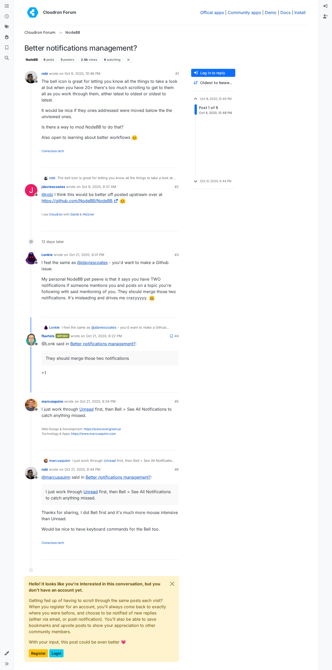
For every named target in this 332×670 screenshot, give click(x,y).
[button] (6, 653)
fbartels (48, 336)
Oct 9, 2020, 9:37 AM (99, 187)
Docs (285, 12)
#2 (177, 187)
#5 (177, 401)
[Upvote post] (166, 162)
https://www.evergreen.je (102, 429)
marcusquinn (52, 401)
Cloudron (56, 214)
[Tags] (6, 27)
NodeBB (32, 60)
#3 (177, 255)
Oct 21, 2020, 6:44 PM (82, 469)
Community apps (244, 12)
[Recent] (6, 16)
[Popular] (6, 37)
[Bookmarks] (6, 48)
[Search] (6, 58)
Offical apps (212, 12)
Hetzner (88, 214)
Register (38, 653)
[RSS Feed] (129, 60)
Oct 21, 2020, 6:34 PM (98, 401)
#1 (177, 73)
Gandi (74, 214)
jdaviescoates (53, 187)
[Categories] (6, 6)
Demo (270, 12)
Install (300, 12)
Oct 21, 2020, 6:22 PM (104, 336)
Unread (86, 409)
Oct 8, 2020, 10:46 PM (82, 73)
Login (56, 653)
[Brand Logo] (32, 12)
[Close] (172, 584)
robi (45, 73)
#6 (177, 469)
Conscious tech (53, 151)
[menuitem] (325, 6)
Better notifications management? (102, 343)
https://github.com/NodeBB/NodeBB (77, 200)
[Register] (325, 16)
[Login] (325, 6)
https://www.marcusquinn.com (93, 434)
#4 (177, 336)
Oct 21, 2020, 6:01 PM (86, 255)
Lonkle (47, 255)
